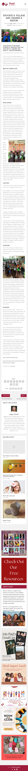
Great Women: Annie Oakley (11, 455)
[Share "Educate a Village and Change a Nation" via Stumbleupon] (11, 384)
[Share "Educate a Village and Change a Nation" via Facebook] (5, 381)
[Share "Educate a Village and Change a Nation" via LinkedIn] (20, 381)
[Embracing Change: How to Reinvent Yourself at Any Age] (14, 466)
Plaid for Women (16, 767)
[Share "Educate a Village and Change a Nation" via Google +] (11, 381)
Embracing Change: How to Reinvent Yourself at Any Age (13, 475)
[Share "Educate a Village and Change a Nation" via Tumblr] (14, 381)
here (14, 366)
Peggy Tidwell (12, 23)
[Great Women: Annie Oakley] (14, 447)
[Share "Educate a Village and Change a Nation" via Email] (14, 384)
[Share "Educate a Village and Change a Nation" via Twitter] (8, 381)
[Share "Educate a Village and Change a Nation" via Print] (17, 384)
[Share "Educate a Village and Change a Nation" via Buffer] (23, 381)
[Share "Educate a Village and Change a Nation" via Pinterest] (17, 381)
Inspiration (9, 25)
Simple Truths (7, 520)
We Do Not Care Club (9, 495)
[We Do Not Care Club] (14, 487)
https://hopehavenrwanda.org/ (10, 357)
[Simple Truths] (14, 509)
